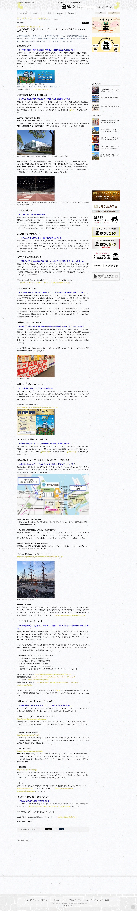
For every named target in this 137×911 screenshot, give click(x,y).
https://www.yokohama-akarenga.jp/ (30, 751)
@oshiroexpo (45, 452)
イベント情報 (47, 13)
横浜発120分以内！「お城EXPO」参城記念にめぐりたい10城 (49, 806)
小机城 (58, 690)
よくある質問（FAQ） (31, 900)
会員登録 (113, 13)
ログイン (100, 13)
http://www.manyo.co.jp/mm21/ (28, 735)
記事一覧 (24, 18)
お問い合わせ (97, 900)
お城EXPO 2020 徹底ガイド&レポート (38, 18)
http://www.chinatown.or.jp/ (27, 770)
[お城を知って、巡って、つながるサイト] (68, 6)
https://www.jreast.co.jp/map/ (38, 680)
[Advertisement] (106, 67)
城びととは (71, 13)
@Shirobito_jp (72, 452)
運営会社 (107, 900)
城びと (19, 18)
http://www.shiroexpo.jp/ (42, 89)
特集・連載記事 (23, 13)
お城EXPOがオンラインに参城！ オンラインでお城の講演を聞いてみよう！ (46, 283)
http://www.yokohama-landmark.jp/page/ (31, 719)
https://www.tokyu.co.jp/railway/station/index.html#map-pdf (53, 677)
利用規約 (71, 900)
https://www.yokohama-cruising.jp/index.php (69, 615)
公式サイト (73, 110)
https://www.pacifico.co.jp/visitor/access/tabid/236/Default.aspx (40, 557)
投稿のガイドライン (59, 900)
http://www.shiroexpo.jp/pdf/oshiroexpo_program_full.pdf (37, 407)
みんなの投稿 (59, 13)
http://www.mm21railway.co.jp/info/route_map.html (53, 674)
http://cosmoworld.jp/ (25, 788)
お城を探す (36, 13)
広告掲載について (45, 900)
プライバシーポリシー (84, 900)
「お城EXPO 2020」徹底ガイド (66, 817)
